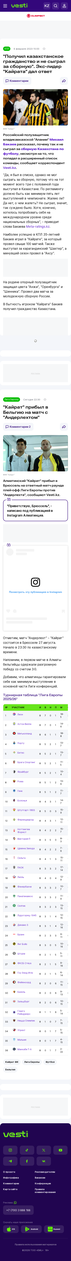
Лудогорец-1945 (26, 915)
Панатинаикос (25, 896)
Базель (21, 992)
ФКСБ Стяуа (24, 963)
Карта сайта (10, 1189)
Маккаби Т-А (24, 1049)
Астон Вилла (24, 724)
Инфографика (11, 1177)
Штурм (21, 953)
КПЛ (7, 48)
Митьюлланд (24, 733)
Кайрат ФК (11, 1061)
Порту (20, 743)
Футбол (50, 1061)
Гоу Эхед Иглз (25, 972)
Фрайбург (23, 772)
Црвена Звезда (26, 848)
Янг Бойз (22, 944)
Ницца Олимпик (26, 1020)
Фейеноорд (24, 982)
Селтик (21, 905)
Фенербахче (24, 886)
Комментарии (19, 80)
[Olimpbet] (35, 16)
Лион (20, 714)
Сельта (21, 858)
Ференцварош (25, 819)
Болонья (22, 800)
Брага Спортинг (26, 762)
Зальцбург (23, 1001)
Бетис (20, 752)
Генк (20, 791)
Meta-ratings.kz (38, 226)
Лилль (20, 877)
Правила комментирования (45, 1190)
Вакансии (40, 1177)
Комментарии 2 (20, 426)
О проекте (9, 1172)
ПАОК (20, 867)
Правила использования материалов (35, 1244)
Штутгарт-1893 (26, 810)
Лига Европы (12, 399)
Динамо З (22, 925)
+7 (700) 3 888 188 (18, 1210)
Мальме (21, 1039)
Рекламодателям (45, 1172)
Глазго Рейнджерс (23, 1012)
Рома (20, 781)
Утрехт (21, 1030)
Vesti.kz (9, 168)
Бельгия (10, 1069)
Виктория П (23, 838)
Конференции (43, 1183)
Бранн (20, 934)
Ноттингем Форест (23, 831)
